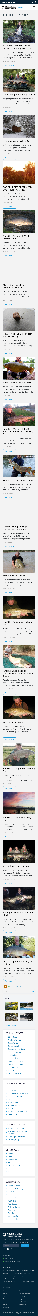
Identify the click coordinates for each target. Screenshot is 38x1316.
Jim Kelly (11, 1192)
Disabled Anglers (15, 1052)
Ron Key (11, 1213)
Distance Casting (15, 1096)
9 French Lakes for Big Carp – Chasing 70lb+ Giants (16, 1276)
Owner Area (22, 1304)
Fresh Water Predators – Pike (18, 480)
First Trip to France (15, 1064)
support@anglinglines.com (12, 1261)
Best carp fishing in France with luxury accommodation (17, 1273)
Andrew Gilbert (14, 1186)
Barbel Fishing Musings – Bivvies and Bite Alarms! (16, 528)
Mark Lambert (13, 1195)
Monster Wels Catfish (14, 575)
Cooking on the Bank (16, 1049)
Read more (9, 65)
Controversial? (13, 1046)
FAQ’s (4, 1296)
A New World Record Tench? (18, 382)
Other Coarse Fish (15, 1166)
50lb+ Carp (12, 1037)
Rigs (9, 1099)
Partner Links (23, 1301)
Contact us (5, 1304)
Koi (9, 1163)
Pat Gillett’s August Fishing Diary (17, 818)
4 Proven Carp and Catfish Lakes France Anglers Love (17, 47)
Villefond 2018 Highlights (16, 140)
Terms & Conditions (24, 1293)
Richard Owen (14, 1207)
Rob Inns (11, 1210)
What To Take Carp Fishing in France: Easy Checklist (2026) (18, 1281)
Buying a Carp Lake (16, 1128)
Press (4, 1301)
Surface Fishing (14, 1105)
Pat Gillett (12, 1201)
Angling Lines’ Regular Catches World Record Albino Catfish (18, 673)
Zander (11, 1172)
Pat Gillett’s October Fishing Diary (17, 623)
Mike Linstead (13, 1198)
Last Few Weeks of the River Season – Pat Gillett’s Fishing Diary (18, 432)
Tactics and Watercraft (17, 1111)
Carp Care (12, 1090)
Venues (21, 1290)
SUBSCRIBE (24, 1245)
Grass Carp (12, 1160)
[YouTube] (32, 2)
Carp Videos (22, 1299)
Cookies (5, 1293)
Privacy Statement (24, 1296)
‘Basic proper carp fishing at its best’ (17, 962)
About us (5, 1290)
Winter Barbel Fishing (14, 722)
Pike (9, 1169)
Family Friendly (14, 1058)
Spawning (12, 1070)
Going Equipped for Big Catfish (19, 94)
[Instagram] (35, 2)
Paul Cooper (13, 1204)
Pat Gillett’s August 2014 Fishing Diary (16, 237)
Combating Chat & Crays (18, 1093)
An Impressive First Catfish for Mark (18, 914)
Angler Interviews (15, 1040)
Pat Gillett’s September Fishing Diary (19, 769)
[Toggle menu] (34, 7)
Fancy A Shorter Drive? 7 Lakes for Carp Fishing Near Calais (18, 1270)
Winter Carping (14, 1114)
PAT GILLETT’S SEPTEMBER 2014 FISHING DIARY (17, 188)
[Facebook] (29, 2)
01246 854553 (7, 2)
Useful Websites (14, 1073)
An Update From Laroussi (16, 866)
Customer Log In (7, 1307)
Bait (9, 1087)
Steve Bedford (13, 1216)
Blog (4, 1299)
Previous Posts (18, 986)
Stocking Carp (13, 1140)
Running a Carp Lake (16, 1137)
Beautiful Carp (13, 1043)
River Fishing (13, 1102)
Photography (13, 1067)
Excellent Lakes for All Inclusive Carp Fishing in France (17, 1278)
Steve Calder (13, 1219)
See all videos (10, 1025)
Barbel (10, 1154)
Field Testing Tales (15, 1061)
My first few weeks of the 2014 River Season (16, 286)
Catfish (11, 1157)
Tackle (10, 1108)
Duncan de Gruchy (15, 1189)
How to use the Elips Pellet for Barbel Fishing (18, 335)
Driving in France (15, 1055)
